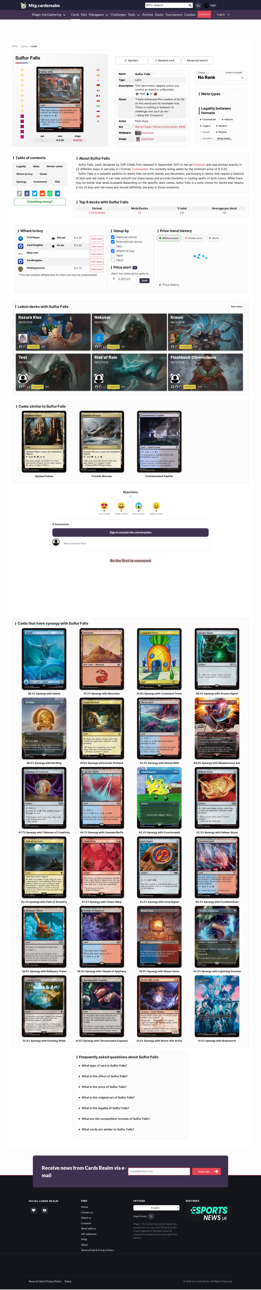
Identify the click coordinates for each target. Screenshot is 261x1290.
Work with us (88, 1228)
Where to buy (24, 173)
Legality (21, 166)
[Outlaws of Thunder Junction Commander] (22, 111)
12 (139, 212)
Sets (119, 246)
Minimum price (170, 238)
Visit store (96, 238)
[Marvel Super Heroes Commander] (22, 70)
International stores (129, 241)
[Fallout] (22, 116)
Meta (36, 166)
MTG (15, 46)
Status (84, 1245)
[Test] (25, 386)
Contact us (87, 1212)
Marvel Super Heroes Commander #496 (160, 126)
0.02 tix (77, 140)
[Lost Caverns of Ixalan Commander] (22, 136)
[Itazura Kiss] (23, 346)
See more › (237, 306)
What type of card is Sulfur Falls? (104, 1066)
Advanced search (197, 60)
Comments (40, 181)
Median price (195, 238)
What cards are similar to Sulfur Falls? (108, 1130)
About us (86, 1218)
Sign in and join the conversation (130, 532)
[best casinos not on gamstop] (209, 1213)
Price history (170, 284)
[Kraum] (175, 346)
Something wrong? (40, 201)
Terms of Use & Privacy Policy (97, 1250)
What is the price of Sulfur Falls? (104, 1087)
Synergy (21, 181)
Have (119, 260)
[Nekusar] (101, 346)
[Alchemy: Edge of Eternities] (22, 85)
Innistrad (199, 164)
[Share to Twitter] (34, 193)
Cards (24, 46)
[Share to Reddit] (42, 193)
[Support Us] (33, 1210)
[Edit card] (153, 74)
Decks (43, 173)
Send (144, 280)
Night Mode (139, 1216)
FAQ (57, 181)
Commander (140, 169)
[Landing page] (24, 5)
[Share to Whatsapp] (49, 193)
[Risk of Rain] (101, 386)
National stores (126, 237)
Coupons (86, 1223)
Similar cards (54, 166)
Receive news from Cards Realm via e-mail (84, 1172)
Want (119, 255)
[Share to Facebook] (27, 193)
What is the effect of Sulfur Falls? (105, 1076)
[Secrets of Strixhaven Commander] (22, 80)
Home (84, 1207)
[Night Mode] (198, 5)
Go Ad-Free (204, 14)
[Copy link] (19, 193)
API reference (88, 1234)
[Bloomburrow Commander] (22, 106)
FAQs (84, 1239)
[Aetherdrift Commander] (22, 100)
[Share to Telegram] (57, 193)
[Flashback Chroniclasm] (177, 386)
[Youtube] (44, 1210)
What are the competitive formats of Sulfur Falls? (116, 1119)
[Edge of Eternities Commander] (22, 90)
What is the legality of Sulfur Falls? (105, 1108)
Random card (166, 60)
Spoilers (133, 60)
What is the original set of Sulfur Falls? (108, 1098)
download (147, 132)
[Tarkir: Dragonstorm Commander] (22, 95)
